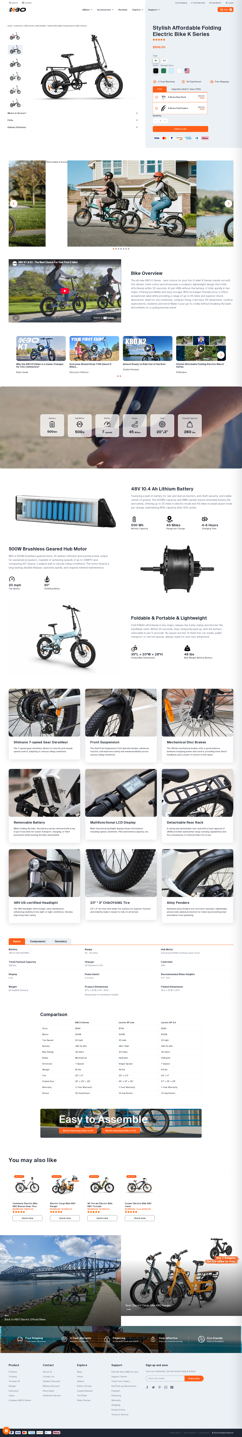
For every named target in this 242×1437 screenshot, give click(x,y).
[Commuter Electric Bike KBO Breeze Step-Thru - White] (14, 1200)
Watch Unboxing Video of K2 (120, 1130)
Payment (115, 1391)
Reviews (122, 9)
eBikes (86, 9)
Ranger (12, 1386)
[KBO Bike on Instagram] (165, 1387)
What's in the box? (17, 113)
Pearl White (179, 70)
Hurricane (14, 1391)
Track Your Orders (120, 1381)
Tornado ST (14, 1381)
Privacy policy (204, 1433)
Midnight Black (155, 70)
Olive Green (163, 70)
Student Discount (51, 1381)
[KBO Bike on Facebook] (147, 1387)
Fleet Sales (48, 1391)
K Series (13, 1372)
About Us (47, 1372)
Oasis (12, 1395)
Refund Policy (118, 1410)
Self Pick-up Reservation (123, 1386)
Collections (18, 26)
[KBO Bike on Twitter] (153, 1387)
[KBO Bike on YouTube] (171, 1387)
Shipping (115, 1405)
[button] (159, 39)
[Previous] (14, 203)
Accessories (104, 9)
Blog (79, 1372)
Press (80, 1376)
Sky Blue (171, 70)
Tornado (13, 1376)
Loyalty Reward (85, 1391)
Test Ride (82, 1395)
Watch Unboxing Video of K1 (78, 1130)
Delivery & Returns (17, 127)
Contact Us (48, 1376)
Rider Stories (83, 1400)
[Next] (228, 203)
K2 (164, 60)
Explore (136, 9)
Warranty (115, 1400)
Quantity (157, 116)
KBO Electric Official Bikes (35, 26)
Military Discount (51, 1386)
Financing (116, 1395)
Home (10, 26)
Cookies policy (174, 1433)
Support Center (119, 1376)
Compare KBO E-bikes (20, 1400)
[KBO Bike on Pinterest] (159, 1387)
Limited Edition (187, 70)
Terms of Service (119, 1414)
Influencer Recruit (52, 1395)
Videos (80, 1381)
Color (163, 65)
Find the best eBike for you (124, 1372)
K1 (156, 60)
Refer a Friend (84, 1386)
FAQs (10, 120)
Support (153, 9)
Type (155, 56)
